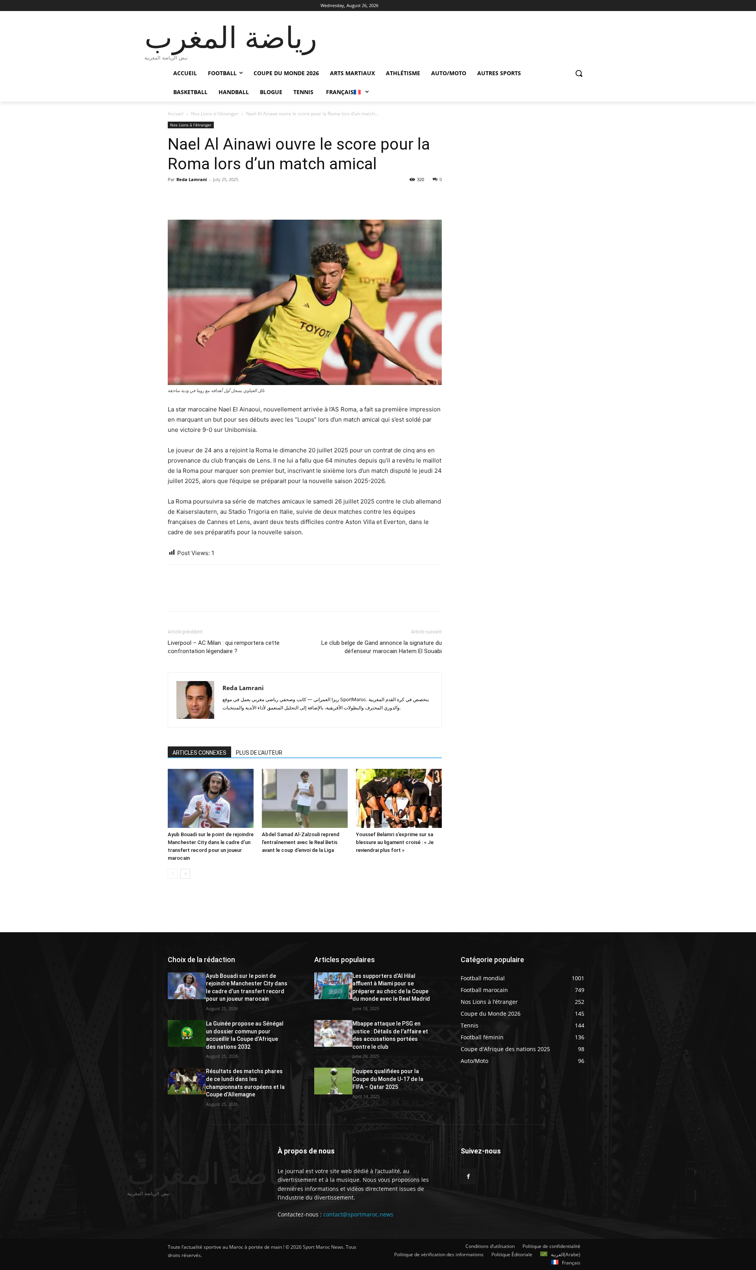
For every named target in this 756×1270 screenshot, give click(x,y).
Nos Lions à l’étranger (215, 113)
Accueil (175, 113)
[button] (578, 73)
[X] (194, 197)
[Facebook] (175, 197)
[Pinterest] (212, 197)
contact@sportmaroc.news (357, 1214)
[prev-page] (173, 874)
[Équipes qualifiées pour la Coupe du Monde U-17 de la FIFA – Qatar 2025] (333, 1081)
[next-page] (185, 874)
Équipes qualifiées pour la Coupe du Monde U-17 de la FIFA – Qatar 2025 (387, 1079)
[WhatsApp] (230, 197)
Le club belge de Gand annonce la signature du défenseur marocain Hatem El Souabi (381, 647)
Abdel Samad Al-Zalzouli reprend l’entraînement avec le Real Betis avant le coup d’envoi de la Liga (300, 842)
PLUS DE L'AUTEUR (259, 753)
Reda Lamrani (191, 179)
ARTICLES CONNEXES (199, 753)
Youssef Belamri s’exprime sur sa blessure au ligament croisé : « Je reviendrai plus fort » (395, 842)
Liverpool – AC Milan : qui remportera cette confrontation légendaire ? (224, 647)
